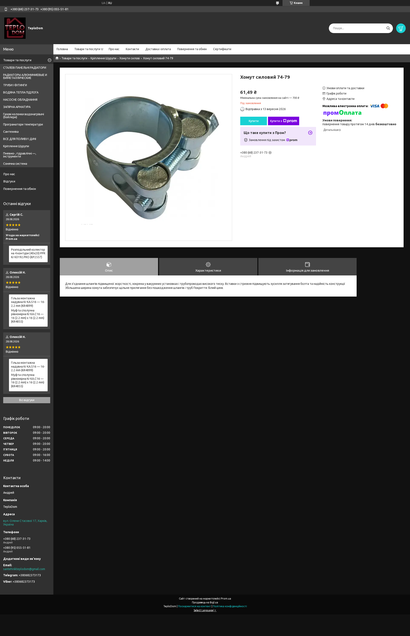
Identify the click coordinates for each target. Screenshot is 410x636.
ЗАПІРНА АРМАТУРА (17, 107)
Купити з (276, 121)
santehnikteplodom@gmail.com (24, 569)
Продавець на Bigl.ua (205, 602)
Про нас (114, 49)
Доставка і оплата (158, 49)
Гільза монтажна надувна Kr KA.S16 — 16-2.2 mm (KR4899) (28, 302)
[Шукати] (388, 28)
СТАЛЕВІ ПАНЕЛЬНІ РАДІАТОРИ (24, 67)
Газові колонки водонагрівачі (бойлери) (23, 115)
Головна (62, 49)
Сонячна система (15, 163)
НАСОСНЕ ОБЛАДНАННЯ (20, 99)
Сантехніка (11, 131)
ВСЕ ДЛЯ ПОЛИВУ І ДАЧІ (19, 139)
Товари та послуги (87, 49)
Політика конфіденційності (230, 606)
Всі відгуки (26, 400)
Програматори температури (23, 124)
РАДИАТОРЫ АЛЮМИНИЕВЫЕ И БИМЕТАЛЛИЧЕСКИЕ (25, 76)
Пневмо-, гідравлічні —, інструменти (19, 155)
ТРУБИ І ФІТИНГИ (15, 85)
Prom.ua (226, 598)
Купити (254, 121)
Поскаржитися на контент (194, 606)
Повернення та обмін (192, 49)
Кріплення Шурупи (103, 58)
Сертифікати (222, 49)
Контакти (132, 49)
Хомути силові (129, 58)
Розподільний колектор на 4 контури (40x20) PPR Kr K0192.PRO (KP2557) (28, 253)
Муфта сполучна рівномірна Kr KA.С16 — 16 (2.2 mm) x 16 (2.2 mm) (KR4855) (27, 316)
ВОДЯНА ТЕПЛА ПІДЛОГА (20, 92)
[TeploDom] (15, 28)
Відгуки (9, 181)
